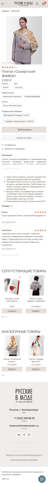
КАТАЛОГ (15, 11)
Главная (5, 11)
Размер (5, 84)
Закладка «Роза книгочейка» (12, 299)
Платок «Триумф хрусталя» (36, 360)
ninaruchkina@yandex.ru (24, 425)
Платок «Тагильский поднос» (12, 360)
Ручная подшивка (32, 96)
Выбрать (36, 311)
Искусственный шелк (12, 105)
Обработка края (8, 93)
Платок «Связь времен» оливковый (36, 299)
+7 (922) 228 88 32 (24, 418)
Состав (4, 102)
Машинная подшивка (12, 96)
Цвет (16, 84)
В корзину (12, 311)
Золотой (18, 87)
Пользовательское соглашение (24, 459)
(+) (17, 115)
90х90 (6, 87)
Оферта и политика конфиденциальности (24, 455)
